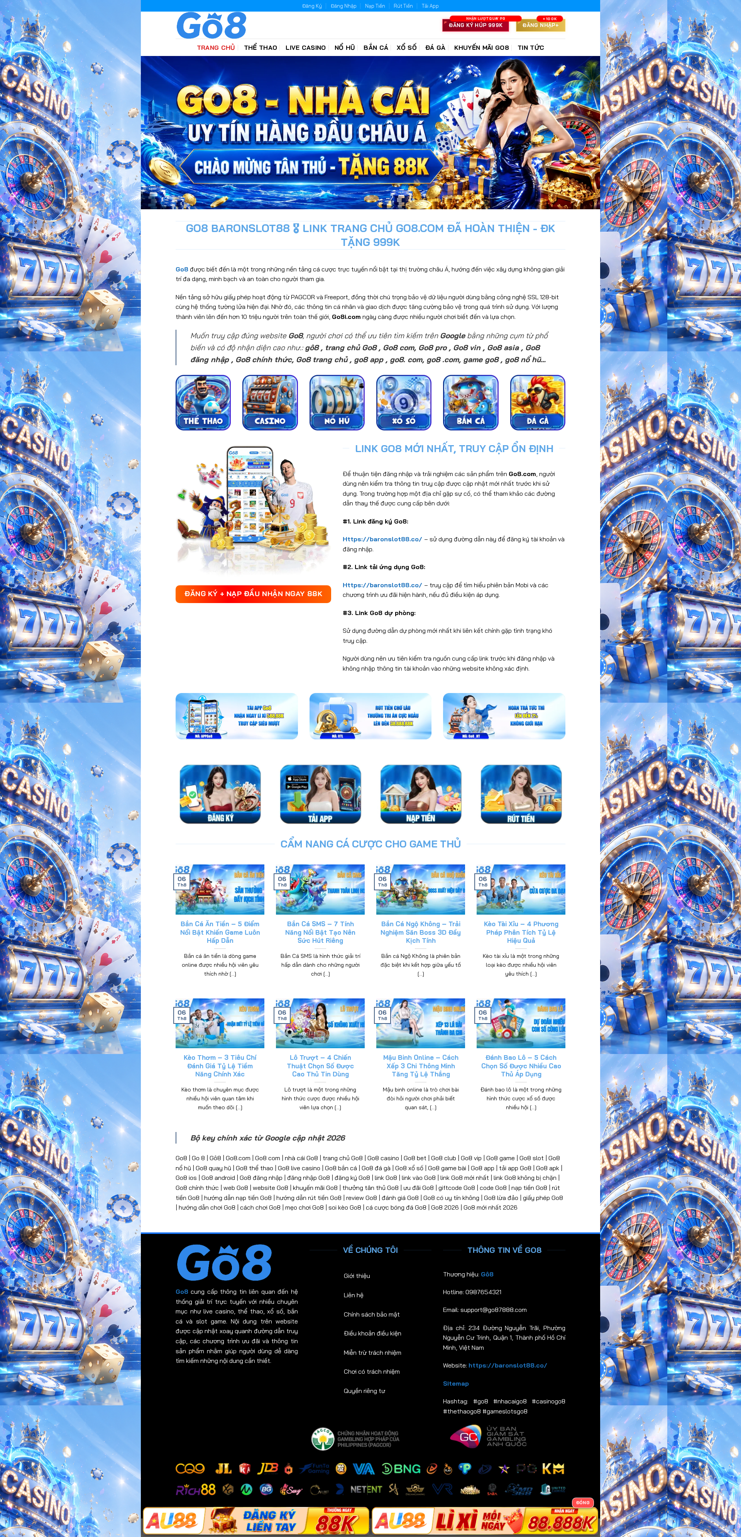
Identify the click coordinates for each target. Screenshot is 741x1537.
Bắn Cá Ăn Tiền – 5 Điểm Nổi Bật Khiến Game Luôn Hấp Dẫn (220, 932)
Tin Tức (531, 47)
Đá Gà (435, 47)
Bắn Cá (376, 47)
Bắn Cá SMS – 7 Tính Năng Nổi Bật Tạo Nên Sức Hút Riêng (320, 932)
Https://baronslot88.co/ (382, 539)
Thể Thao (260, 47)
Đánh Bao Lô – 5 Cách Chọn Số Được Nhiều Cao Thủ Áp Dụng (521, 1065)
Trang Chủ (216, 47)
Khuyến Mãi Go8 (481, 47)
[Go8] (214, 25)
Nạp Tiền (375, 6)
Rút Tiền (403, 6)
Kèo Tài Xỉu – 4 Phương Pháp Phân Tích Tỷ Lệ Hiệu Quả (521, 932)
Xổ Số (407, 47)
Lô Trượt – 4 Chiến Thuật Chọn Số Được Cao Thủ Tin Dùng (320, 1065)
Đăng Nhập (344, 6)
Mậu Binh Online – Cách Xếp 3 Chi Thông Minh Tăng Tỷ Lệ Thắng (420, 1065)
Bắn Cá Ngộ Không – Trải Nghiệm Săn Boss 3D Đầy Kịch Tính (421, 932)
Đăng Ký (312, 6)
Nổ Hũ (345, 47)
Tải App (430, 6)
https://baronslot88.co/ (508, 1365)
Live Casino (306, 47)
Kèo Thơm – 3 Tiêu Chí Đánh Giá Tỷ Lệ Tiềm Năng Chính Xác (220, 1065)
